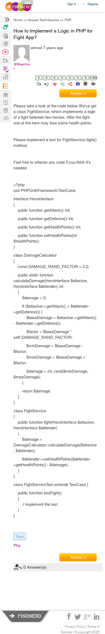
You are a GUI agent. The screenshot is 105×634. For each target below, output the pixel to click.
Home (17, 20)
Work (5, 52)
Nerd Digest (5, 94)
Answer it (78, 93)
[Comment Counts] (61, 83)
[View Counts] (93, 83)
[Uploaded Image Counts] (77, 83)
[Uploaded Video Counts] (85, 83)
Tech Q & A (5, 102)
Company (5, 77)
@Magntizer (21, 66)
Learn (5, 86)
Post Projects (5, 35)
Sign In (71, 4)
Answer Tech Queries (43, 20)
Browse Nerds (5, 43)
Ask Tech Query (5, 110)
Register (93, 4)
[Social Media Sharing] (69, 83)
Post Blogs (5, 117)
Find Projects (5, 60)
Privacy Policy (75, 627)
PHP (68, 20)
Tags (20, 536)
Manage (5, 69)
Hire (5, 27)
